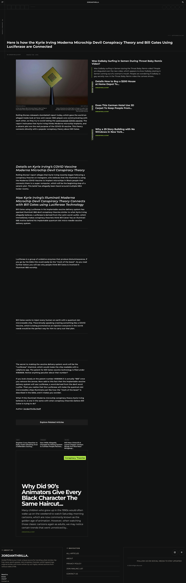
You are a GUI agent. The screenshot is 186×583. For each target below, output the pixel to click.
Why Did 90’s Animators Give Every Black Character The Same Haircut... (51, 495)
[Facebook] (34, 416)
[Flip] (66, 416)
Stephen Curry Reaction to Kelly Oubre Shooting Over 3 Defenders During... (27, 444)
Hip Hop (67, 439)
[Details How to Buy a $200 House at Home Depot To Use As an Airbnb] (152, 91)
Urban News (92, 87)
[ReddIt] (52, 416)
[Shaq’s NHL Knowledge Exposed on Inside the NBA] (22, 7)
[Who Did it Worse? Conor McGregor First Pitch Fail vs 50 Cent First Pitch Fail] (26, 7)
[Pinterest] (43, 416)
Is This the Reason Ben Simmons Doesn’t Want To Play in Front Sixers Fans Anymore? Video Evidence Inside (31, 109)
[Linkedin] (47, 416)
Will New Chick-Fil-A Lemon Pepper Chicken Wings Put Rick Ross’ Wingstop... (73, 445)
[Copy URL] (70, 416)
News (92, 107)
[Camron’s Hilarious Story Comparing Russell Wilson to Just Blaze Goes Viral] (164, 7)
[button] (182, 2)
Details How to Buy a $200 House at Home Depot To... (115, 83)
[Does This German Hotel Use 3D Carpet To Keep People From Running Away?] (152, 115)
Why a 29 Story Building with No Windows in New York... (115, 130)
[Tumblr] (56, 416)
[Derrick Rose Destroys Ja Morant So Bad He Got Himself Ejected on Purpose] (13, 7)
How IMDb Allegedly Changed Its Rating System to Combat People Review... (51, 444)
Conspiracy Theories (2, 28)
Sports (17, 439)
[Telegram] (61, 416)
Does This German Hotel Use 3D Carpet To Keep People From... (114, 106)
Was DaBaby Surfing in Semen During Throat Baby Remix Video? (127, 62)
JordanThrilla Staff (15, 54)
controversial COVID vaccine (69, 121)
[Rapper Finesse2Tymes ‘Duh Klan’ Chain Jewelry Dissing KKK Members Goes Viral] (168, 7)
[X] (38, 416)
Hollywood (43, 439)
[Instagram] (175, 552)
